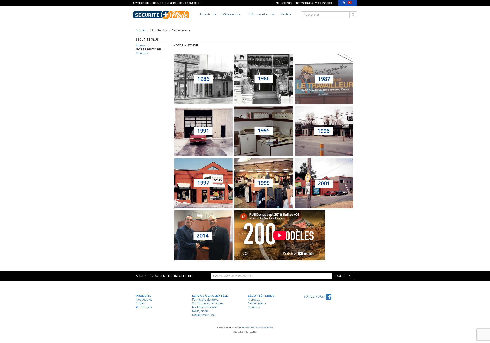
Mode (285, 14)
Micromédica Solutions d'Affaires (257, 328)
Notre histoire (257, 303)
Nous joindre (284, 3)
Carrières (142, 53)
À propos (142, 45)
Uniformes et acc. (259, 14)
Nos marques (304, 3)
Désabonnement (203, 315)
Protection (206, 14)
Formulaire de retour (206, 299)
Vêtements (231, 14)
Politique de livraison (205, 307)
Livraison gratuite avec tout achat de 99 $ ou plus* (166, 3)
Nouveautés (144, 299)
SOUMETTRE (343, 276)
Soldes (140, 303)
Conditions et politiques (207, 303)
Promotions (144, 307)
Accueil (140, 30)
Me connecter (324, 3)
